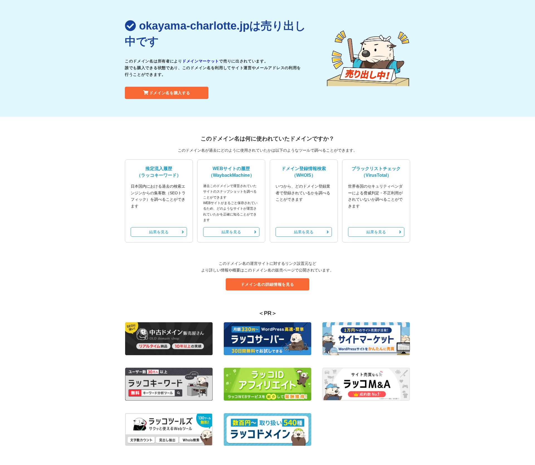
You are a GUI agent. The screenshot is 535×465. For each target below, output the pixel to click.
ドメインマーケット (200, 61)
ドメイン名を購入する (169, 93)
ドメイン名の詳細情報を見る (267, 284)
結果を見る (159, 232)
